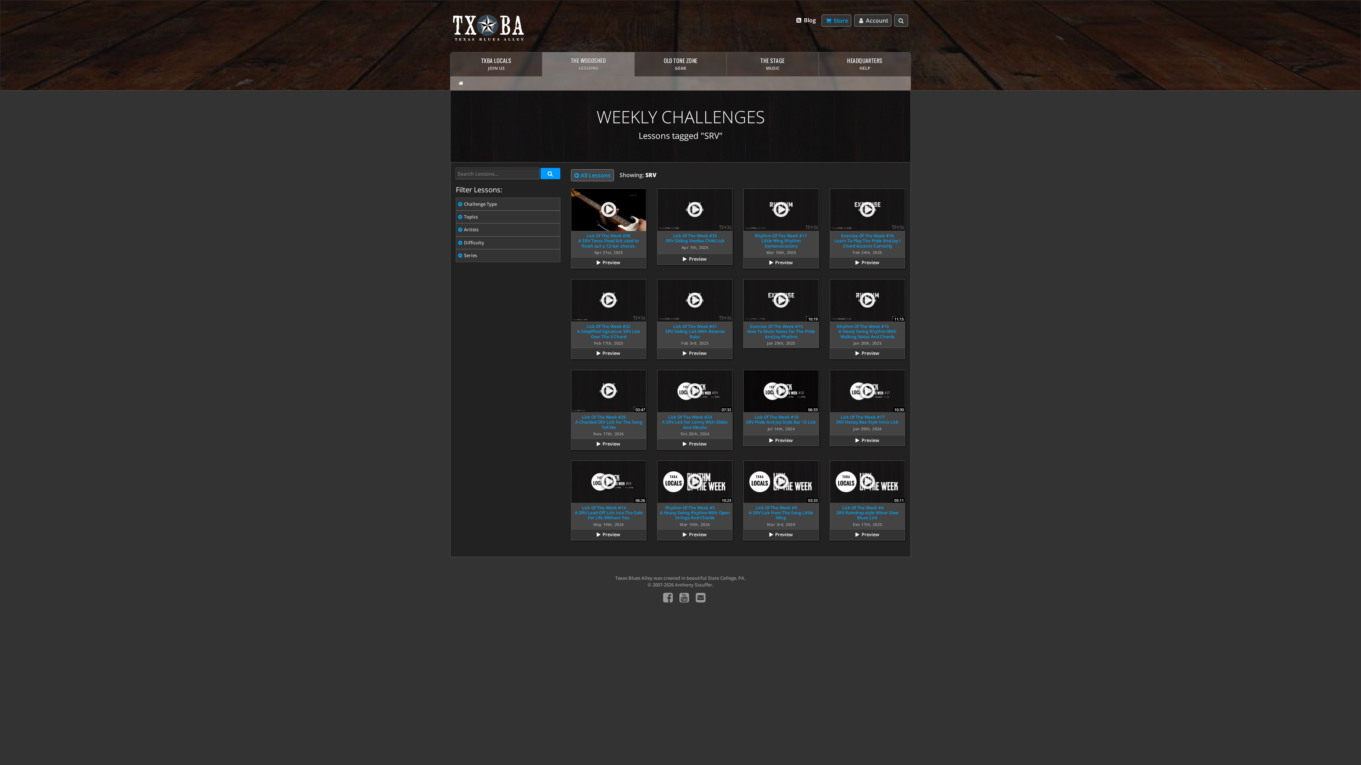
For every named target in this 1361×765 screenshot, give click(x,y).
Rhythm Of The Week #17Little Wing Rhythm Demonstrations (781, 241)
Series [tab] (470, 255)
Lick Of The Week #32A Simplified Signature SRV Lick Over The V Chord (608, 331)
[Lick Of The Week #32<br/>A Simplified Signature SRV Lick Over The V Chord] (608, 300)
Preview (611, 262)
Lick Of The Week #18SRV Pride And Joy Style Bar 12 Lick (781, 419)
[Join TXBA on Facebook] (668, 597)
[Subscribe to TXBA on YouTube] (684, 597)
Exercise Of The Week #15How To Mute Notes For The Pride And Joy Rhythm (781, 331)
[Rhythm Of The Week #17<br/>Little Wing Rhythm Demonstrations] (781, 210)
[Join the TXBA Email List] (700, 597)
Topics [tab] (471, 217)
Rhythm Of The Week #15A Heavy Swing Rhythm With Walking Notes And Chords (866, 331)
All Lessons (595, 175)
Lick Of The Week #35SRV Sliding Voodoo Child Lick (695, 238)
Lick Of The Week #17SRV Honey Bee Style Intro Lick (867, 419)
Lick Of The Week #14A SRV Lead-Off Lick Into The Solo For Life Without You (609, 513)
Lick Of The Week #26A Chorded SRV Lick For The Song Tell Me (608, 422)
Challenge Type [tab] (480, 204)
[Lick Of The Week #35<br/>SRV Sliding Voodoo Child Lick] (694, 210)
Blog (809, 20)
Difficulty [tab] (474, 242)
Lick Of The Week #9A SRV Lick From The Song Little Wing (781, 513)
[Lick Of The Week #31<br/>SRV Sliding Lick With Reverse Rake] (694, 300)
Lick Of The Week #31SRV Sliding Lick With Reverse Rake (695, 331)
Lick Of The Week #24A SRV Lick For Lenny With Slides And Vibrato (695, 422)
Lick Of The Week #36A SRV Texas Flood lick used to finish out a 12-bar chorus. (608, 241)
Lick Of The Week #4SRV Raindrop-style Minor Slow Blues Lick (867, 513)
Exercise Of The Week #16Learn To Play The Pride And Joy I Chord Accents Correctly (867, 241)
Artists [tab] (471, 229)
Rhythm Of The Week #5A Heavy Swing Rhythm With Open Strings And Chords (695, 513)
